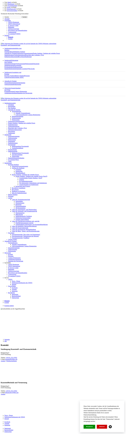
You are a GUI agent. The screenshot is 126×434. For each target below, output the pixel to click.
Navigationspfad (12, 5)
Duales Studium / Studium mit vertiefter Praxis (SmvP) (31, 176)
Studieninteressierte (10, 103)
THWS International (14, 24)
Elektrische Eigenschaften (23, 218)
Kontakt (6, 91)
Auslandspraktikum (17, 148)
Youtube (14, 289)
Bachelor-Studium (9, 76)
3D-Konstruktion (20, 208)
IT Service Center (13, 25)
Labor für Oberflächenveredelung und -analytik (25, 221)
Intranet (14, 284)
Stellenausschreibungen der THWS (22, 283)
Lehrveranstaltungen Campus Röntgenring (27, 115)
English (10, 39)
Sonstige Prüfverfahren (22, 219)
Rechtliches (11, 293)
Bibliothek (11, 27)
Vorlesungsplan (20, 64)
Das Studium (21, 51)
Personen (27, 76)
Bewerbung (21, 56)
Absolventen (15, 156)
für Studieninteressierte (25, 181)
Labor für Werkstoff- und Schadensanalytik (24, 211)
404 (5, 341)
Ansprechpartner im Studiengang (28, 184)
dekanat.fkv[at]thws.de (11, 392)
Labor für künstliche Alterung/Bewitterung (24, 226)
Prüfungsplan (29, 64)
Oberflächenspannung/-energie (24, 223)
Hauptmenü (11, 4)
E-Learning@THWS (14, 34)
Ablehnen (102, 426)
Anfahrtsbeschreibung (10, 93)
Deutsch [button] (6, 35)
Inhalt (9, 2)
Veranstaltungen (9, 83)
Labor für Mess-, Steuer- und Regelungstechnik (25, 231)
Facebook (15, 288)
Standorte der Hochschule (24, 93)
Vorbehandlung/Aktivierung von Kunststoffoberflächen (31, 224)
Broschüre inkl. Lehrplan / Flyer (34, 55)
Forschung (12, 77)
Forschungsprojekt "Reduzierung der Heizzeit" (25, 236)
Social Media (12, 286)
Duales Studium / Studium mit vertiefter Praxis (46, 53)
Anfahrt (3, 361)
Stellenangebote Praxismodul (20, 146)
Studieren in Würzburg (18, 191)
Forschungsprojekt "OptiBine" (21, 238)
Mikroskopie (19, 214)
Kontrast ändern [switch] (9, 305)
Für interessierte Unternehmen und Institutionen (33, 183)
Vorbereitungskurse (19, 55)
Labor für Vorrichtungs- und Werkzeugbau (24, 209)
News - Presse (16, 281)
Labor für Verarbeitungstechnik (21, 199)
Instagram (15, 291)
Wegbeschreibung (11, 361)
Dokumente (36, 64)
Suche (9, 7)
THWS (10, 279)
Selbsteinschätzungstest (11, 56)
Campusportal (12, 32)
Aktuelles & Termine (10, 53)
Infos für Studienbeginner (19, 193)
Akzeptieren (89, 426)
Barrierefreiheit (16, 296)
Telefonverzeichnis (13, 29)
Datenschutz (110, 419)
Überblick (7, 51)
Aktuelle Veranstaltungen (22, 113)
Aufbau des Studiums (18, 168)
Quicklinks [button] (7, 20)
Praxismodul (17, 65)
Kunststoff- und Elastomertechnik (10, 45)
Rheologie (18, 204)
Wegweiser (7, 253)
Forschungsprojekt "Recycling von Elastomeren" (26, 234)
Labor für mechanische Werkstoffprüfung (24, 229)
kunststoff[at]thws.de (11, 359)
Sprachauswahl (11, 9)
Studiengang (8, 163)
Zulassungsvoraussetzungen (25, 53)
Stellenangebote (17, 67)
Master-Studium (19, 76)
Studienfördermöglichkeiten (12, 68)
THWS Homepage (13, 22)
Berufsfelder (13, 51)
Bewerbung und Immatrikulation (17, 30)
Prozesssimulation (20, 206)
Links (33, 68)
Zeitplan (21, 179)
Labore (6, 77)
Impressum (15, 294)
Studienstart (28, 56)
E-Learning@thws (26, 68)
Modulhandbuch (20, 173)
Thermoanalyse (19, 213)
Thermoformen (19, 203)
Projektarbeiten (8, 67)
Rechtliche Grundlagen (18, 188)
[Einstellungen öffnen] (110, 427)
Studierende (11, 61)
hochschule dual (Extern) (22, 186)
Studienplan (18, 171)
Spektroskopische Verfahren (23, 216)
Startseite (7, 339)
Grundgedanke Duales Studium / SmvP (30, 178)
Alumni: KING (19, 77)
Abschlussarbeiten (17, 154)
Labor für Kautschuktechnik (20, 228)
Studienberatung (9, 55)
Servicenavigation (12, 10)
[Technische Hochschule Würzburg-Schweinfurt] (28, 43)
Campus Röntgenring (20, 91)
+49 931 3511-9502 (11, 357)
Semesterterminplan (10, 64)
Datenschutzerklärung (90, 415)
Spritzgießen (19, 201)
